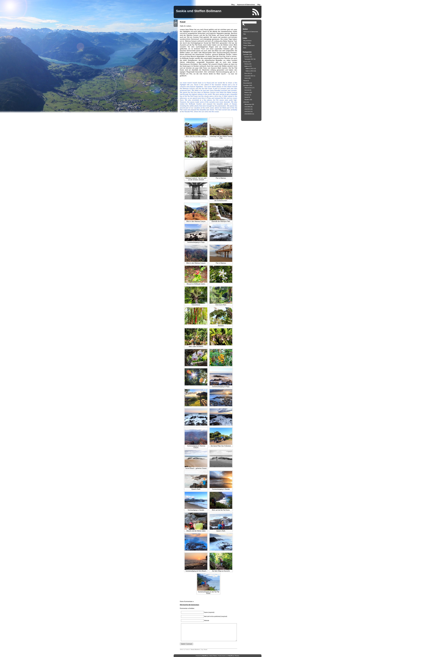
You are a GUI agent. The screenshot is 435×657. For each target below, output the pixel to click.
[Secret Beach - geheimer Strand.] (196, 458)
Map (258, 4)
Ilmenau (246, 64)
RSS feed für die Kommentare (189, 605)
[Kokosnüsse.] (196, 295)
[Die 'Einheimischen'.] (221, 190)
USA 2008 (247, 106)
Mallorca (246, 66)
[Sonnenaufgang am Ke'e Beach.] (196, 561)
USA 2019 (247, 111)
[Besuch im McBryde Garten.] (196, 274)
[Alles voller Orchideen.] (196, 336)
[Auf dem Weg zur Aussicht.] (221, 561)
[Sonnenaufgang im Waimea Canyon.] (196, 436)
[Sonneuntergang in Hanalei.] (221, 479)
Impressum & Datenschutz (246, 4)
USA (244, 102)
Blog (232, 4)
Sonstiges (246, 85)
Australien (246, 54)
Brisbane (246, 56)
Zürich (246, 78)
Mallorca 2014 (249, 71)
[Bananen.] (221, 315)
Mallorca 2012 (249, 68)
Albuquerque (247, 104)
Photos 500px (247, 43)
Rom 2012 (247, 73)
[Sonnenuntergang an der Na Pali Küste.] (208, 582)
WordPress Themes (233, 655)
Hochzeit (246, 90)
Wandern (197, 649)
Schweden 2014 (248, 75)
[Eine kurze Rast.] (221, 295)
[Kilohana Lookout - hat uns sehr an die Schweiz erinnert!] (196, 168)
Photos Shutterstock (249, 45)
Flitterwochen (248, 87)
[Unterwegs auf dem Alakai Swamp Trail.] (221, 126)
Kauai (182, 22)
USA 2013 (247, 109)
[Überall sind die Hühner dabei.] (196, 521)
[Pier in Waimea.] (221, 168)
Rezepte (246, 94)
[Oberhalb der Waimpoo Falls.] (221, 211)
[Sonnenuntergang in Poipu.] (196, 232)
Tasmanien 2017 (249, 59)
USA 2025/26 (248, 114)
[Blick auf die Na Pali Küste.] (221, 500)
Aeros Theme (213, 655)
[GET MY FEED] (255, 12)
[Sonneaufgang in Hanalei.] (196, 500)
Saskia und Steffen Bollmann (198, 11)
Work (244, 47)
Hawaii (193, 649)
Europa (245, 61)
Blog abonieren (247, 40)
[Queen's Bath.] (196, 479)
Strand (246, 97)
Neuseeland (246, 83)
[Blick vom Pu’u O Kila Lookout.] (196, 126)
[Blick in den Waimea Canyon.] (196, 211)
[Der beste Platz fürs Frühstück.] (221, 436)
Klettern (246, 92)
